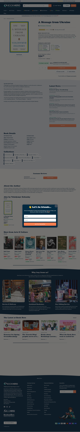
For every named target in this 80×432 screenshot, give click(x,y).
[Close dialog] (56, 206)
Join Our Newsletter (40, 224)
